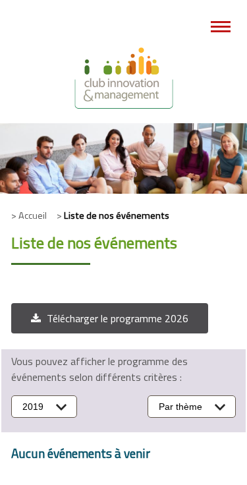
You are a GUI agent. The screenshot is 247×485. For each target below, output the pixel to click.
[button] (109, 318)
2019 (32, 406)
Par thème (180, 406)
